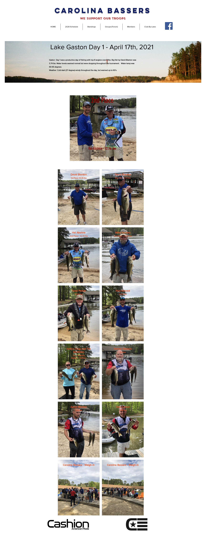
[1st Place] (95, 157)
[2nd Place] (98, 157)
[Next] (133, 128)
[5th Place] (107, 157)
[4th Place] (104, 157)
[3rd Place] (101, 157)
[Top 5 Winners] (110, 157)
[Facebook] (169, 26)
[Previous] (73, 128)
